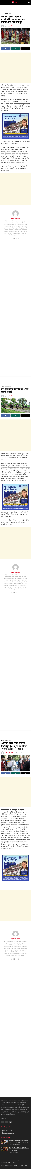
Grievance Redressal (5, 1162)
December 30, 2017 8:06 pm (22, 26)
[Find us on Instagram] (10, 1122)
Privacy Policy (16, 1161)
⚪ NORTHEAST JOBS (7, 1132)
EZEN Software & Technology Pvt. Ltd (19, 1165)
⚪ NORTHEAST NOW (7, 1130)
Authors (24, 1161)
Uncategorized (8, 386)
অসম (10, 13)
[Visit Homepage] (15, 2)
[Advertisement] (15, 8)
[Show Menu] (2, 2)
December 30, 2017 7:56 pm (22, 396)
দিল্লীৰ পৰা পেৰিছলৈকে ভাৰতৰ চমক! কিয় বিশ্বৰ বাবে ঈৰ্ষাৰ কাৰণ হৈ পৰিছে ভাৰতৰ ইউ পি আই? (18, 1141)
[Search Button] (29, 2)
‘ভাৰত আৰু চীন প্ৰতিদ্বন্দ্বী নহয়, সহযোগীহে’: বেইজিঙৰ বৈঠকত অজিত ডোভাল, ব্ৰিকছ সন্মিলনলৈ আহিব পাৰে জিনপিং (19, 1149)
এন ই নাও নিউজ (9, 26)
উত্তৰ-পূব (6, 13)
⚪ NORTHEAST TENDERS (8, 1134)
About (2, 1161)
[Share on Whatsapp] (15, 48)
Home (2, 13)
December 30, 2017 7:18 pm (22, 752)
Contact (14, 1162)
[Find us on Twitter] (6, 1122)
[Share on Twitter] (25, 48)
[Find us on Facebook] (2, 1122)
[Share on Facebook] (5, 48)
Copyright (8, 1161)
